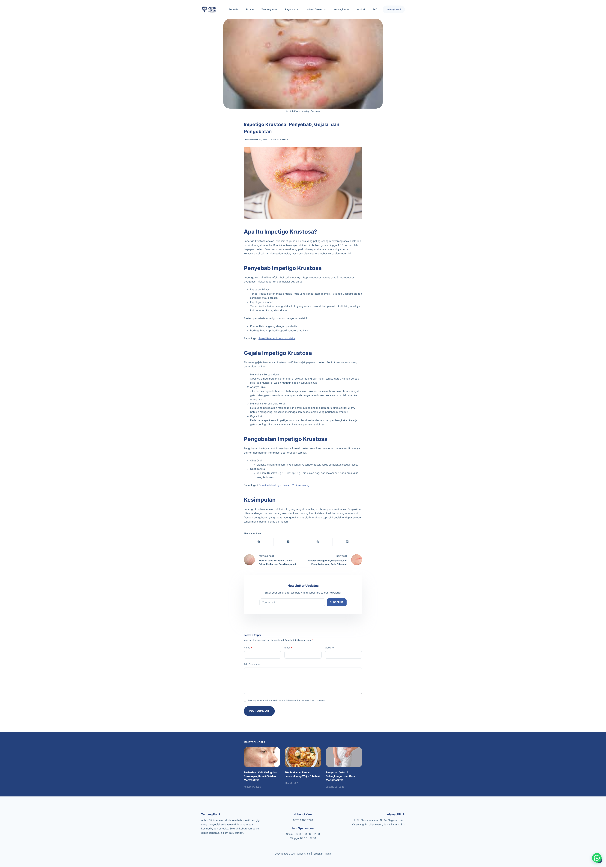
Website (329, 647)
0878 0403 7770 (303, 820)
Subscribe (336, 602)
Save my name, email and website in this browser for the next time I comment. (286, 700)
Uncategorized (281, 139)
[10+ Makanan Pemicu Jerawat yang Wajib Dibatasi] (303, 757)
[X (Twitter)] (288, 542)
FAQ (375, 9)
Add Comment (252, 664)
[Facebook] (258, 542)
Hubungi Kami (341, 9)
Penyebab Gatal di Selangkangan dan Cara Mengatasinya (340, 776)
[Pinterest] (318, 542)
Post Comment (259, 710)
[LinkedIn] (347, 542)
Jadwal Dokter (314, 9)
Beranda (233, 9)
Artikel (361, 9)
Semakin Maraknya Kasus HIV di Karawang (283, 485)
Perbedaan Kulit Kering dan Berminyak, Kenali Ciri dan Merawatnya (260, 776)
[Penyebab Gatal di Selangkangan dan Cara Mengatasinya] (344, 757)
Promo (250, 9)
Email (288, 647)
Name (248, 647)
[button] (597, 858)
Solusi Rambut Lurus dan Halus (276, 338)
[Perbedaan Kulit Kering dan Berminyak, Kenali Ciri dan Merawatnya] (262, 757)
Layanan (290, 9)
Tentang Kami (269, 9)
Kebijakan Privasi (321, 853)
